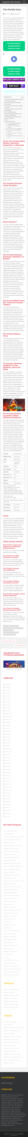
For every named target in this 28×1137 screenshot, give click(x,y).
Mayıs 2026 (8, 687)
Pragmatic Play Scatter (8, 842)
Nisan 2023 (8, 795)
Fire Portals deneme (14, 626)
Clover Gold (15, 1096)
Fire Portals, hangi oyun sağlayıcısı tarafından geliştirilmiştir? (14, 123)
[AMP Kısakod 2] (14, 81)
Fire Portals (6, 626)
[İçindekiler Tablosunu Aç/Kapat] (21, 97)
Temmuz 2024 (8, 751)
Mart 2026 (7, 693)
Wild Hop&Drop (19, 1123)
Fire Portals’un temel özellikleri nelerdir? (14, 126)
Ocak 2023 (7, 804)
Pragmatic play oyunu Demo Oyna (17, 1112)
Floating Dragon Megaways (6, 1102)
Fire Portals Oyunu (7, 628)
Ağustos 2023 (8, 784)
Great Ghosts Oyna (8, 904)
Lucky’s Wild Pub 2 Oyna (9, 963)
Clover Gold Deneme (5, 1098)
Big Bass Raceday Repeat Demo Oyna (12, 969)
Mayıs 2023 (8, 793)
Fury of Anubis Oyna (8, 834)
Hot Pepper (3, 1105)
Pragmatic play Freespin (18, 628)
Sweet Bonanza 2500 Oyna (10, 898)
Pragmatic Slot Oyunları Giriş (10, 998)
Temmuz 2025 (8, 716)
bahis (22, 601)
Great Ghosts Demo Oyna (9, 901)
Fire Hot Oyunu (19, 1100)
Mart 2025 (7, 728)
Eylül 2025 (7, 710)
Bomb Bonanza (10, 1095)
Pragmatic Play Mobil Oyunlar (10, 966)
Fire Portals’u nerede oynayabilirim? (15, 128)
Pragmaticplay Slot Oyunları (6, 1116)
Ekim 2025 (7, 707)
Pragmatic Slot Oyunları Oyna (10, 1001)
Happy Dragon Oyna (8, 942)
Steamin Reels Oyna (8, 948)
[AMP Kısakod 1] (14, 94)
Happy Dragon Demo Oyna (10, 939)
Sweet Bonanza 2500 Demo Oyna (11, 895)
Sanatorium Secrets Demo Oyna (11, 857)
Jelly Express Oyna (7, 928)
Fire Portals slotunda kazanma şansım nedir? (15, 136)
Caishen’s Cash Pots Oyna (9, 854)
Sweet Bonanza (4, 1121)
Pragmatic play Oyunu (8, 630)
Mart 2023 (7, 798)
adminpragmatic (16, 14)
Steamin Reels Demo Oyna (10, 945)
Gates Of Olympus (20, 1102)
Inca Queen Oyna (7, 922)
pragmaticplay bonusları (6, 1111)
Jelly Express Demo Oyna (9, 925)
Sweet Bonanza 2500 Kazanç (10, 889)
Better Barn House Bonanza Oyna (11, 839)
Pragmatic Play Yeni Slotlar (9, 916)
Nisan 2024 (8, 760)
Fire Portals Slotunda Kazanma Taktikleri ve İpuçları (14, 106)
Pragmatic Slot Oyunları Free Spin (11, 995)
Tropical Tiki (13, 1123)
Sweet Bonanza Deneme (13, 1121)
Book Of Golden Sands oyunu (7, 1096)
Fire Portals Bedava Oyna (10, 112)
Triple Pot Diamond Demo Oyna (11, 930)
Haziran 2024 (8, 754)
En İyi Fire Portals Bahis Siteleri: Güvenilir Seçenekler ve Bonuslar (14, 100)
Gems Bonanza (4, 1103)
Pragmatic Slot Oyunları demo (18, 1116)
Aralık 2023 (7, 772)
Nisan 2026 (8, 690)
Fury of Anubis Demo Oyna (10, 831)
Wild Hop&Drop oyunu (5, 1125)
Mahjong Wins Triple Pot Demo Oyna (12, 845)
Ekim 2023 (7, 778)
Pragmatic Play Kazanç (8, 872)
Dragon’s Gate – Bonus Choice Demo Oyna (13, 881)
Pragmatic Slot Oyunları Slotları (10, 1007)
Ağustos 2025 (8, 713)
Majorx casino (17, 1107)
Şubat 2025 (8, 731)
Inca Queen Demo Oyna (9, 919)
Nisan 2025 (8, 725)
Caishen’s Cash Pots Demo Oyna (11, 851)
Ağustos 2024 (8, 748)
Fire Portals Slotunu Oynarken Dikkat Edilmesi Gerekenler (13, 117)
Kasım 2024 (8, 740)
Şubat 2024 (8, 766)
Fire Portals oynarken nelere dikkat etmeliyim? (15, 133)
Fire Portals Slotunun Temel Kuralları (13, 102)
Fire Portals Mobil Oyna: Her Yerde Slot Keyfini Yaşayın (13, 109)
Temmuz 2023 (8, 787)
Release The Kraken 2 (5, 1120)
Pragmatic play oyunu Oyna (9, 634)
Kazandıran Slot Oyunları (6, 1107)
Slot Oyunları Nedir (14, 1120)
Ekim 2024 (7, 743)
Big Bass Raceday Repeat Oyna (11, 974)
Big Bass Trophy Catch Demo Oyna (12, 910)
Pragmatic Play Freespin (9, 907)
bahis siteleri (17, 147)
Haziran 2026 (8, 684)
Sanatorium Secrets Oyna (9, 860)
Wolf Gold (13, 1125)
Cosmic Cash (20, 1098)
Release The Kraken (17, 1118)
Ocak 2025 (7, 734)
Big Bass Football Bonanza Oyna (11, 869)
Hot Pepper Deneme (10, 1105)
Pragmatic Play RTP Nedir (9, 884)
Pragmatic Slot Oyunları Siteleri (10, 1004)
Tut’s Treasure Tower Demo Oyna (11, 972)
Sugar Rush (20, 1120)
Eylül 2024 (7, 746)
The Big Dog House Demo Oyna (11, 875)
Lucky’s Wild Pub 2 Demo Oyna (10, 960)
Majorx (13, 1107)
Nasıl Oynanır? (8, 104)
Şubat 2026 (8, 696)
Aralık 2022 (7, 807)
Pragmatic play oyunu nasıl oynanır (11, 632)
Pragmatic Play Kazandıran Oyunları (12, 863)
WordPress (20, 1134)
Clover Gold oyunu (13, 1098)
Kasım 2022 (8, 810)
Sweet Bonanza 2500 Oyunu (10, 892)
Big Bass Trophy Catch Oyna (10, 913)
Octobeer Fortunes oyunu (14, 1109)
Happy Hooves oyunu (18, 1103)
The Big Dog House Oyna (9, 878)
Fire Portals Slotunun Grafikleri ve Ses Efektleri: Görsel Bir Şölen (13, 114)
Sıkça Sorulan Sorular (10, 121)
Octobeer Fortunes (5, 1109)
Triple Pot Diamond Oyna (9, 933)
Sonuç (6, 119)
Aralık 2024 (7, 737)
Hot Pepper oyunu (19, 1105)
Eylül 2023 (7, 781)
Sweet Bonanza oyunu (5, 1123)
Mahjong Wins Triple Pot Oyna (10, 848)
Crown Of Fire (4, 1100)
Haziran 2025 (8, 719)
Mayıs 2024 (8, 757)
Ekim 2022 (7, 813)
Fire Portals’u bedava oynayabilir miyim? (14, 131)
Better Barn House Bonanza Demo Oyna (13, 837)
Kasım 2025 (8, 704)
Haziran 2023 (8, 790)
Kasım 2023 (8, 775)
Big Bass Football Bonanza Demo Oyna (13, 866)
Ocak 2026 (7, 699)
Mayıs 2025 (8, 722)
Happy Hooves (10, 1103)
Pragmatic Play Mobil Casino (10, 951)
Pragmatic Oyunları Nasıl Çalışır (10, 989)
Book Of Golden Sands (18, 1095)
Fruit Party (14, 1102)
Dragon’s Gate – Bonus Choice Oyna (12, 886)
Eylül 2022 (7, 816)
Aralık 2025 (7, 702)
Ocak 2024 (7, 769)
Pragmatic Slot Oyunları (11, 2)
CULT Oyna (6, 957)
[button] (14, 59)
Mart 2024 (7, 763)
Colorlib (6, 1134)
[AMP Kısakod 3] (14, 88)
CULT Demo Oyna (7, 954)
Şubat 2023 (8, 801)
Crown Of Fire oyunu (11, 1100)
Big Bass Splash (4, 1095)
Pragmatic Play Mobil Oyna (10, 936)
